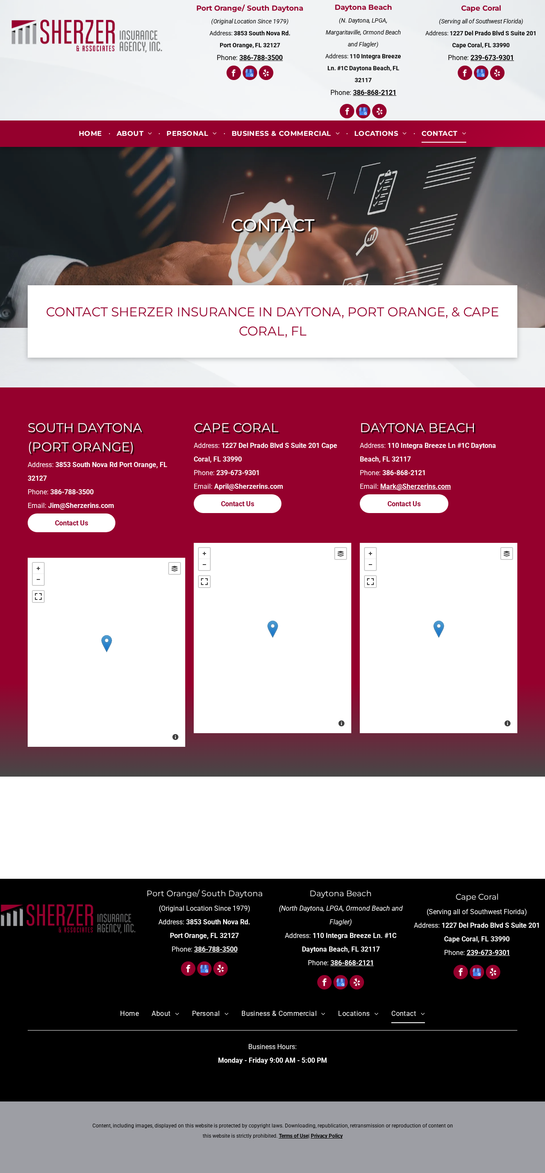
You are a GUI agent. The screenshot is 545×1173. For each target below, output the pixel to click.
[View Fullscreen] (38, 596)
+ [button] (38, 568)
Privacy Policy (327, 1136)
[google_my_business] (250, 74)
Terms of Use (293, 1136)
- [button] (38, 579)
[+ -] (106, 652)
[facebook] (234, 74)
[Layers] (174, 568)
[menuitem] (91, 134)
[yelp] (266, 74)
